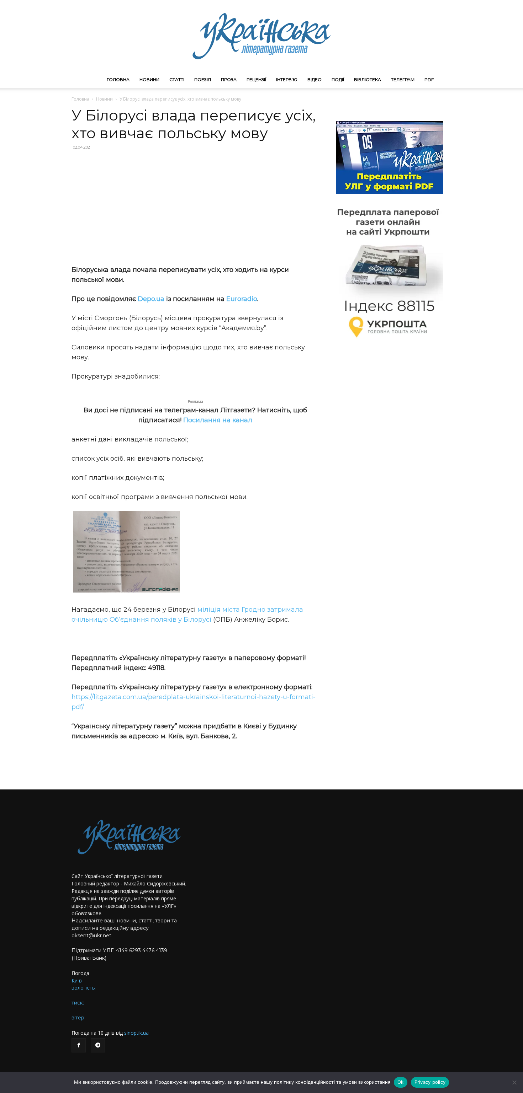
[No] (514, 1082)
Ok (400, 1082)
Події (338, 79)
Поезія (202, 79)
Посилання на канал (217, 420)
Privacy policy (430, 1082)
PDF (429, 79)
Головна (118, 79)
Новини (149, 79)
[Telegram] (98, 1045)
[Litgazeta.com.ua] (261, 35)
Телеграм (402, 79)
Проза (229, 79)
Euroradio (241, 299)
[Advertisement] (195, 207)
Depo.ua (151, 299)
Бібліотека (367, 79)
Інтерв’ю (286, 79)
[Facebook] (79, 1045)
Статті (176, 79)
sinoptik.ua (136, 1032)
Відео (314, 79)
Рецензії (256, 79)
